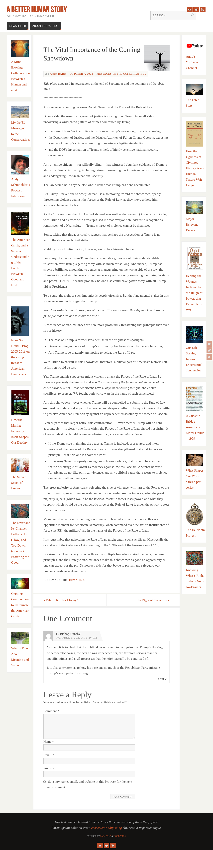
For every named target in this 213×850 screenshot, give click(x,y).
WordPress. (119, 836)
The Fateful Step (194, 102)
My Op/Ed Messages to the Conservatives (20, 131)
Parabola (105, 836)
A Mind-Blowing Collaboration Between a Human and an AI (20, 76)
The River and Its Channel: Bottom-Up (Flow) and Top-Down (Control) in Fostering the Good (20, 542)
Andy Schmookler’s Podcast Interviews (20, 187)
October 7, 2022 (81, 73)
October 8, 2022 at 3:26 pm (76, 637)
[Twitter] (209, 350)
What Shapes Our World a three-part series (195, 479)
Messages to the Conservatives (121, 73)
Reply (162, 679)
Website (48, 768)
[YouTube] (209, 344)
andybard (58, 73)
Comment (51, 711)
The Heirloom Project (195, 532)
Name (48, 741)
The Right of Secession (153, 600)
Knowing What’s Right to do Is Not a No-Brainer (195, 578)
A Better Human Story (37, 9)
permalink (76, 580)
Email (48, 755)
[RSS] (209, 357)
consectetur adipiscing (106, 828)
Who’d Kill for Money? (60, 600)
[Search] (192, 14)
